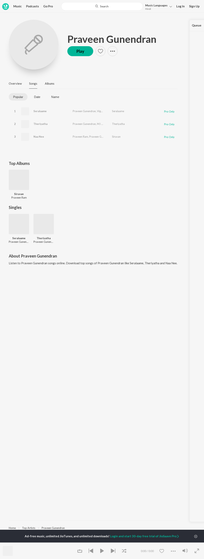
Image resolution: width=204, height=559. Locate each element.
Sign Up (194, 6)
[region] (93, 528)
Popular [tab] (18, 97)
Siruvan (116, 136)
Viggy (100, 111)
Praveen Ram (80, 136)
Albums (49, 83)
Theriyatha (40, 123)
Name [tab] (55, 97)
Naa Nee (38, 136)
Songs (33, 83)
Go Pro (48, 6)
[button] (157, 6)
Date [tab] (37, 97)
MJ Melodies (104, 123)
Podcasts (32, 6)
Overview (15, 83)
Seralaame (40, 111)
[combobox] (102, 6)
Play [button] (80, 51)
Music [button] (17, 6)
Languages (156, 5)
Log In (180, 6)
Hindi (148, 9)
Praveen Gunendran (111, 39)
